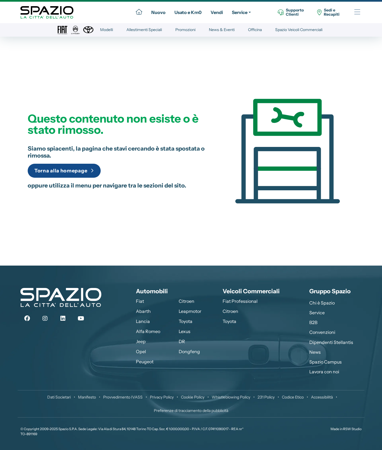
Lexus (184, 331)
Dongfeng (189, 351)
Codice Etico (293, 397)
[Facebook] (27, 318)
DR (182, 341)
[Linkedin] (63, 318)
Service (239, 12)
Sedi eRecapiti (331, 12)
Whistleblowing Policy (231, 397)
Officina (255, 29)
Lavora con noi (324, 371)
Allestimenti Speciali (144, 29)
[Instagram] (45, 318)
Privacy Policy (162, 397)
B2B (313, 322)
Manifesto (87, 397)
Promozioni (185, 29)
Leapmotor (190, 311)
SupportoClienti (295, 12)
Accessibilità (322, 397)
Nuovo (158, 12)
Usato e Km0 (188, 12)
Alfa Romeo (148, 331)
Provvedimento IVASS (123, 397)
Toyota (185, 321)
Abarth (143, 311)
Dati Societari (59, 397)
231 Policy (266, 397)
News (315, 352)
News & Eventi (222, 29)
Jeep (141, 341)
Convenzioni (322, 332)
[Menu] (357, 12)
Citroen (186, 301)
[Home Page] (139, 12)
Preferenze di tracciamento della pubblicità (191, 410)
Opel (141, 351)
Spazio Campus (325, 362)
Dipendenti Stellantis (331, 342)
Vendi (217, 12)
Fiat (140, 301)
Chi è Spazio (322, 303)
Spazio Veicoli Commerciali (298, 29)
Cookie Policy (192, 397)
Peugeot (145, 361)
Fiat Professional (240, 301)
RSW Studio (352, 429)
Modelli (106, 29)
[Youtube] (81, 318)
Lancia (143, 321)
